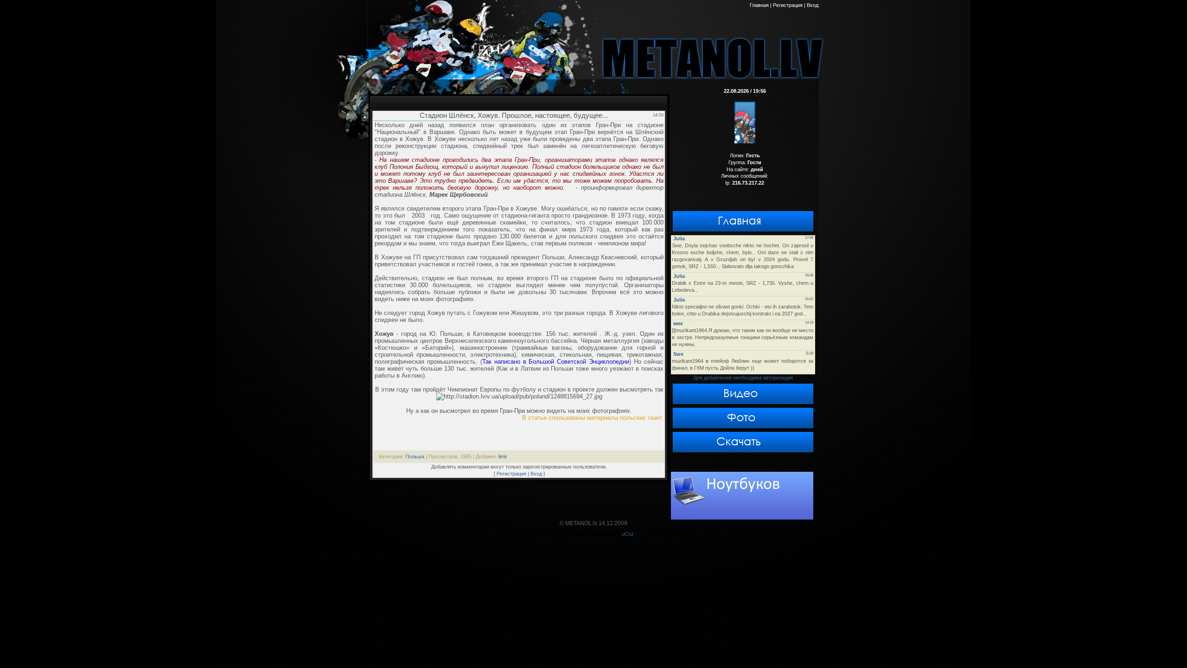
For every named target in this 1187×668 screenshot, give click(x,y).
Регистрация (511, 473)
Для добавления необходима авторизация (743, 377)
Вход (536, 473)
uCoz (628, 534)
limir (502, 456)
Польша (414, 456)
